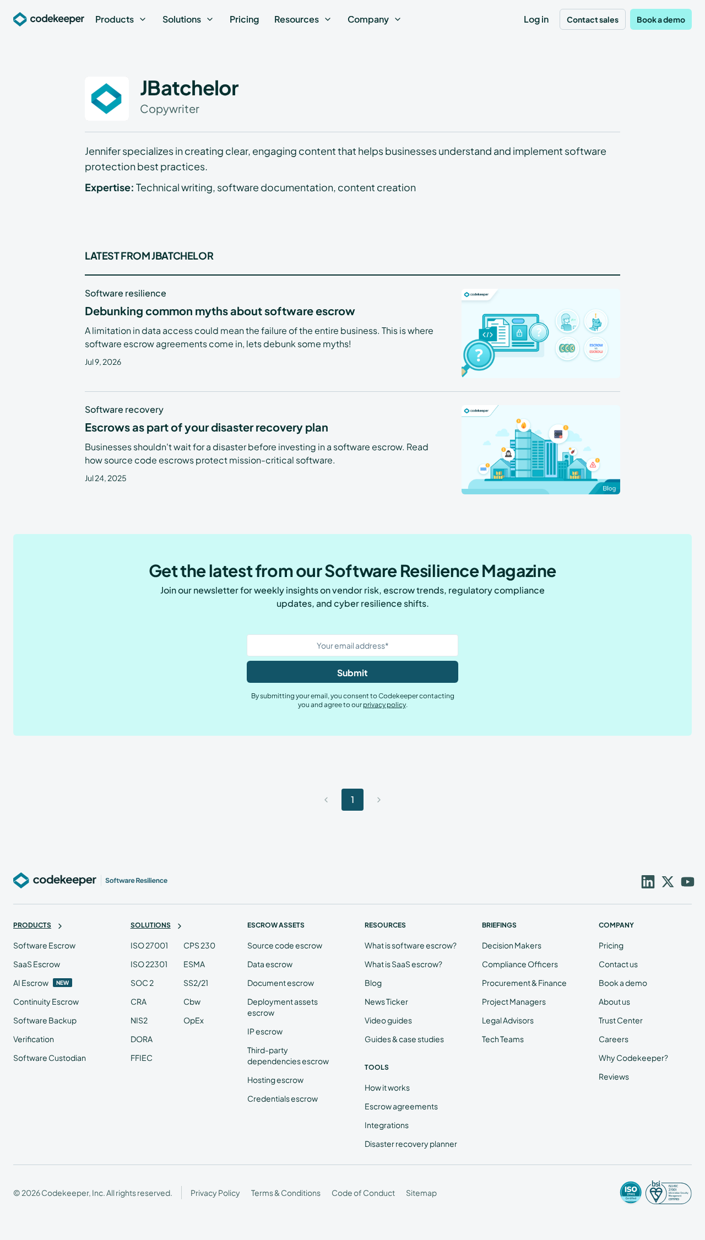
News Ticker (386, 1001)
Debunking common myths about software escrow (220, 310)
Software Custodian (49, 1058)
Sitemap (421, 1193)
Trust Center (621, 1020)
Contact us (618, 964)
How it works (387, 1087)
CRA (139, 1001)
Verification (33, 1039)
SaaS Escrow (36, 964)
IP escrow (265, 1031)
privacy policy (384, 704)
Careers (613, 1039)
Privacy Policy (215, 1193)
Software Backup (45, 1020)
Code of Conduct (363, 1193)
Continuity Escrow (46, 1001)
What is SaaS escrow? (403, 964)
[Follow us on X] (666, 880)
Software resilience (125, 293)
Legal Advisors (508, 1020)
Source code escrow (284, 945)
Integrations (387, 1125)
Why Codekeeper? (633, 1058)
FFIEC (142, 1058)
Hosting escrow (275, 1080)
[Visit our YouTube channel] (686, 880)
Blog (373, 983)
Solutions (181, 19)
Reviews (614, 1076)
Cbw (191, 1001)
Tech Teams (503, 1039)
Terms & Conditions (286, 1193)
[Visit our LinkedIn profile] (646, 880)
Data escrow (269, 964)
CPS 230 (199, 945)
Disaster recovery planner (411, 1144)
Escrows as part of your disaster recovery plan (206, 427)
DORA (142, 1039)
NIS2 (139, 1020)
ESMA (194, 964)
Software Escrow (44, 945)
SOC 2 (142, 983)
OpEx (193, 1020)
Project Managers (514, 1001)
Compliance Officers (520, 964)
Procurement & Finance (524, 983)
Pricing (244, 19)
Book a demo (661, 19)
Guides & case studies (404, 1039)
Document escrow (280, 983)
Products (114, 19)
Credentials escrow (282, 1098)
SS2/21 (195, 983)
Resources (296, 19)
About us (614, 1001)
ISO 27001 (149, 945)
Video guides (388, 1020)
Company (368, 19)
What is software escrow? (411, 945)
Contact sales (593, 19)
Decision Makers (511, 945)
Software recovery (124, 409)
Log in (536, 19)
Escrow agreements (401, 1106)
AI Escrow (30, 983)
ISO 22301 (149, 964)
